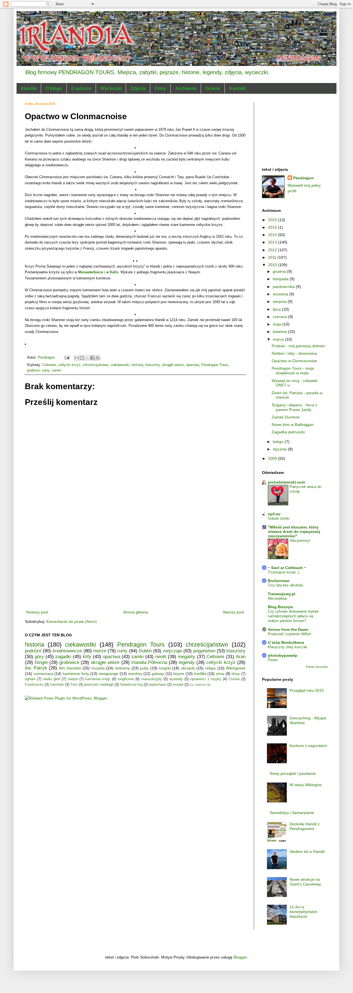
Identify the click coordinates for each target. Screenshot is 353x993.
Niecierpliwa (277, 598)
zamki (56, 370)
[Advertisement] (135, 567)
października (284, 286)
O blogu (54, 88)
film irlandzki (70, 668)
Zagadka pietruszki (288, 432)
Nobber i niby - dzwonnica (294, 353)
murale (178, 685)
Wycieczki (110, 88)
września (281, 294)
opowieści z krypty (205, 679)
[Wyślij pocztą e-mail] (76, 358)
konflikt (200, 673)
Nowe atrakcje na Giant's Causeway (305, 881)
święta (73, 679)
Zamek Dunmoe (286, 417)
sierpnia (280, 301)
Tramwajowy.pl (281, 594)
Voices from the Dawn (288, 629)
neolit (160, 656)
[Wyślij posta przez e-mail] (67, 357)
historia (137, 365)
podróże (33, 370)
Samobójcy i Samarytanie (292, 812)
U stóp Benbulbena (286, 642)
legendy (187, 662)
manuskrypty (151, 679)
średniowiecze (67, 650)
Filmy (160, 88)
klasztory (152, 365)
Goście (212, 88)
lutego (279, 441)
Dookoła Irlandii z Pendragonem (305, 826)
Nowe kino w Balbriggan (293, 424)
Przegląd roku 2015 (307, 690)
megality (186, 656)
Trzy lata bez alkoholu (285, 585)
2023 (273, 220)
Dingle (41, 662)
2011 (272, 257)
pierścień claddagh (99, 685)
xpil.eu (274, 514)
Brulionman (279, 580)
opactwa (192, 365)
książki (165, 668)
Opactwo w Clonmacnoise (294, 361)
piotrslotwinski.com (286, 482)
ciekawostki (120, 365)
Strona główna (135, 612)
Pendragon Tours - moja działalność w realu (293, 370)
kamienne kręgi (97, 679)
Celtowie (49, 365)
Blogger (240, 957)
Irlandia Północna (149, 662)
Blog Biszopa (280, 607)
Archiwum (185, 88)
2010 (273, 265)
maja (277, 324)
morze (99, 650)
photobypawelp (282, 655)
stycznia (280, 449)
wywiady (176, 679)
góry (39, 656)
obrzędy (188, 668)
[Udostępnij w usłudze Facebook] (92, 358)
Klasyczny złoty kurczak (287, 647)
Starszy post (233, 612)
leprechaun (157, 685)
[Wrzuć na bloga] (82, 358)
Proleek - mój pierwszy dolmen (298, 346)
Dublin (145, 650)
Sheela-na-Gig (131, 685)
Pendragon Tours (214, 365)
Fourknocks (34, 685)
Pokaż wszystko (317, 666)
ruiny (45, 370)
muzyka (98, 668)
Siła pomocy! (300, 540)
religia (210, 668)
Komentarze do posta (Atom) (71, 621)
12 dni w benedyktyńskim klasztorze (304, 912)
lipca (277, 309)
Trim (73, 685)
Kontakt (237, 88)
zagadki (63, 656)
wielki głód (51, 679)
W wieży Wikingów (306, 785)
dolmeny (122, 668)
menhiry (135, 673)
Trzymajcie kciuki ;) (283, 572)
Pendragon (303, 178)
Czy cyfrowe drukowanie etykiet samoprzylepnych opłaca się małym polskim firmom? (293, 616)
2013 (273, 242)
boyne (178, 673)
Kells (114, 272)
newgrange (108, 673)
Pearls (273, 660)
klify (87, 656)
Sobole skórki (279, 518)
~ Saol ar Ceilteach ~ (287, 567)
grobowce (69, 662)
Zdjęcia (138, 88)
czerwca (280, 316)
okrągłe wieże (173, 365)
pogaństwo (204, 650)
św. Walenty (198, 684)
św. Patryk (36, 668)
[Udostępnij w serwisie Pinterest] (97, 358)
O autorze (81, 88)
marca (279, 339)
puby (144, 668)
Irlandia (28, 88)
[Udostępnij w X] (87, 358)
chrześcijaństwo (95, 365)
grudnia (280, 271)
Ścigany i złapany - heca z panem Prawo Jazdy (294, 407)
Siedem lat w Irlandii (307, 851)
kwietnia (280, 331)
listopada (281, 279)
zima (220, 673)
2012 (273, 250)
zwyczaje (172, 650)
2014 (273, 235)
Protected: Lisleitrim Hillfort (289, 634)
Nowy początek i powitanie (293, 773)
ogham (30, 679)
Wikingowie (235, 668)
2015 (273, 227)
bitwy (236, 674)
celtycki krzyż (69, 365)
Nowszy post (37, 612)
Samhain (57, 685)
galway (158, 673)
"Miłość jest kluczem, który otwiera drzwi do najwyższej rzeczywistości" (294, 531)
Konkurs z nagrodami (308, 745)
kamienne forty (76, 673)
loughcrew (126, 679)
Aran (240, 656)
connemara (43, 673)
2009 (273, 458)
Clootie (234, 679)
